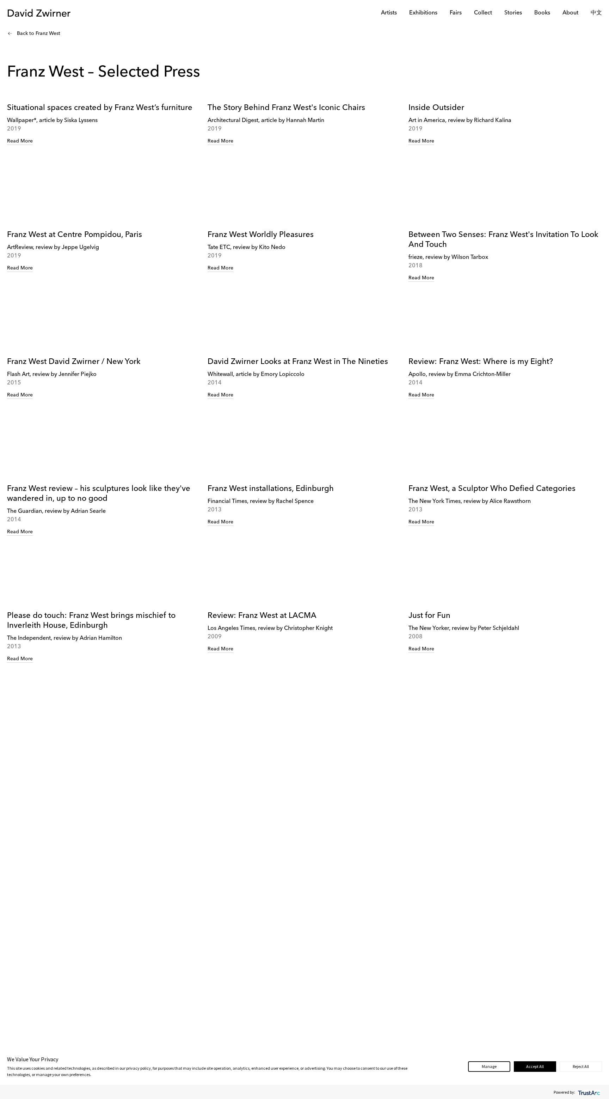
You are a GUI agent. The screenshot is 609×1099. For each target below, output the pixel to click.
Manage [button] (489, 1066)
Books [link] (542, 13)
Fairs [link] (456, 13)
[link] (104, 152)
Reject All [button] (581, 1066)
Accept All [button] (535, 1066)
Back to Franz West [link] (38, 33)
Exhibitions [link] (423, 13)
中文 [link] (596, 13)
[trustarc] (588, 1092)
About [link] (570, 13)
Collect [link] (483, 13)
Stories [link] (513, 13)
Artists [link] (389, 13)
